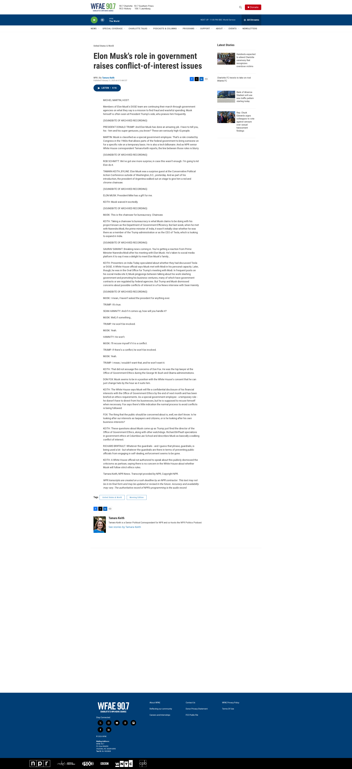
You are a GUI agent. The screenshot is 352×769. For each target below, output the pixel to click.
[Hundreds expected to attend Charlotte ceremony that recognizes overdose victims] (226, 59)
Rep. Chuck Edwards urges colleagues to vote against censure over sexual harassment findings (245, 121)
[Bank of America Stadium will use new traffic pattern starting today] (226, 97)
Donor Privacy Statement (197, 709)
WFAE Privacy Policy (230, 703)
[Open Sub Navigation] (99, 28)
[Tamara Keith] (100, 524)
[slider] (106, 19)
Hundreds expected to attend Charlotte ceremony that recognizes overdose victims (246, 60)
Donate (254, 7)
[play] (94, 20)
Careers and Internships (160, 715)
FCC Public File (192, 715)
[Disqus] (176, 585)
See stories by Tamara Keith (125, 527)
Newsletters (250, 28)
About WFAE (155, 703)
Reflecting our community (161, 709)
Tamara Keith (108, 77)
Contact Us (190, 703)
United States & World (104, 45)
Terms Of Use (228, 709)
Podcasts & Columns (165, 28)
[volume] (102, 20)
